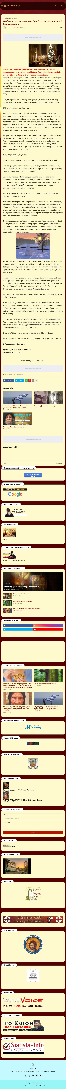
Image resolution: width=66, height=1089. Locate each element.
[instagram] (48, 625)
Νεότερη (6, 463)
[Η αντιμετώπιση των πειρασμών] (7, 603)
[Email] (33, 380)
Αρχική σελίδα (7, 18)
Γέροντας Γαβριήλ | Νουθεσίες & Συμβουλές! (14, 428)
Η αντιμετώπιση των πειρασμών (22, 601)
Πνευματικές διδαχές (18, 374)
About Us (27, 1086)
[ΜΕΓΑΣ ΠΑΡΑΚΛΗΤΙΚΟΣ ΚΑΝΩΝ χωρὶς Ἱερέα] (7, 610)
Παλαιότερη (59, 463)
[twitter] (18, 629)
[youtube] (48, 629)
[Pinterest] (29, 380)
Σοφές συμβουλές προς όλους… (45, 406)
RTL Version (42, 1086)
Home (21, 1086)
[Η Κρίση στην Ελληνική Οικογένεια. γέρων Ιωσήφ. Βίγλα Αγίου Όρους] (17, 397)
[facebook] (18, 625)
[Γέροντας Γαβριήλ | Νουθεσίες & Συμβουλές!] (17, 418)
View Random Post (33, 474)
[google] (18, 632)
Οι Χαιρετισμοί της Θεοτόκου (21, 594)
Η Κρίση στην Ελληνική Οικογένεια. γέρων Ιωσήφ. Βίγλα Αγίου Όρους (15, 407)
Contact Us (35, 1086)
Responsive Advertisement (33, 37)
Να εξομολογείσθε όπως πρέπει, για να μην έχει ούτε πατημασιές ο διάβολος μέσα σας (16, 708)
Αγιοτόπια (38, 1083)
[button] (2, 5)
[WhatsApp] (26, 380)
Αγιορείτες (14, 18)
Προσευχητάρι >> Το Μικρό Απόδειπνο (21, 587)
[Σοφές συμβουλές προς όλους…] (48, 397)
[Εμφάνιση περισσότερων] (36, 380)
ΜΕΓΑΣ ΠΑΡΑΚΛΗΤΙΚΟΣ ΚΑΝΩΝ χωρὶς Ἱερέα (26, 608)
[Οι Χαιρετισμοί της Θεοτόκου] (7, 596)
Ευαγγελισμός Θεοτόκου (35, 361)
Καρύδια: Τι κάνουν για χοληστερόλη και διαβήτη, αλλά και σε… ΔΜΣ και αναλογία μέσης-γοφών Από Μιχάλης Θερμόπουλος (17, 685)
